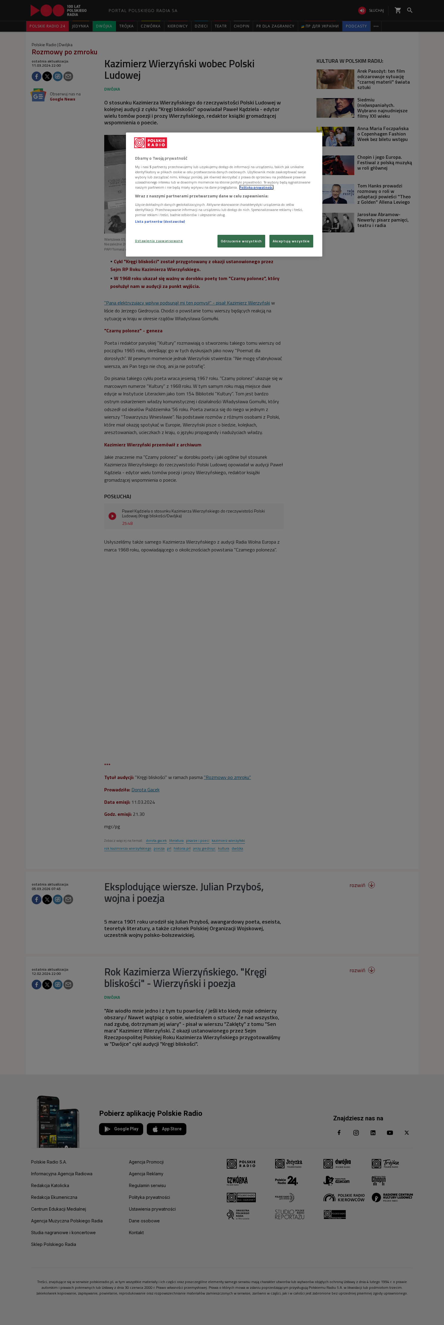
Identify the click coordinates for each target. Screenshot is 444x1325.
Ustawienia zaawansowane (159, 240)
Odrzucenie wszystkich (241, 241)
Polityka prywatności (256, 187)
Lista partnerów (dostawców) (160, 221)
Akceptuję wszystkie (291, 241)
